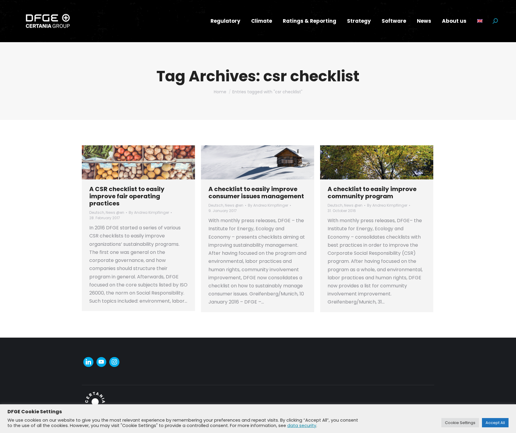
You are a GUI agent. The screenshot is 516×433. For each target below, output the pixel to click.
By (149, 212)
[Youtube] (101, 362)
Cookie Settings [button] (460, 423)
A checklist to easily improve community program (372, 192)
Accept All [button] (495, 423)
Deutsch (96, 212)
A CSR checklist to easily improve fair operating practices (127, 196)
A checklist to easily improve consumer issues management (256, 192)
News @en (115, 212)
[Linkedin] (88, 362)
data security (301, 426)
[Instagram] (114, 362)
